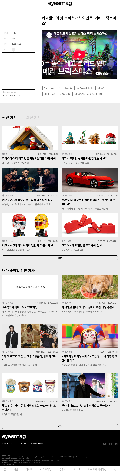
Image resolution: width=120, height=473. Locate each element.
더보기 (60, 258)
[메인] (60, 4)
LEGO (101, 88)
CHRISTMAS (50, 94)
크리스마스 (56, 88)
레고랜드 (68, 88)
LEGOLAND (65, 94)
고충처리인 (24, 444)
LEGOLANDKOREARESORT (88, 94)
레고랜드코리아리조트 (85, 88)
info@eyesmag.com (83, 457)
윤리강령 (14, 444)
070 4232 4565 (66, 457)
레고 (46, 88)
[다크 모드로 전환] (115, 469)
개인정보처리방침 (37, 444)
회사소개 (5, 444)
